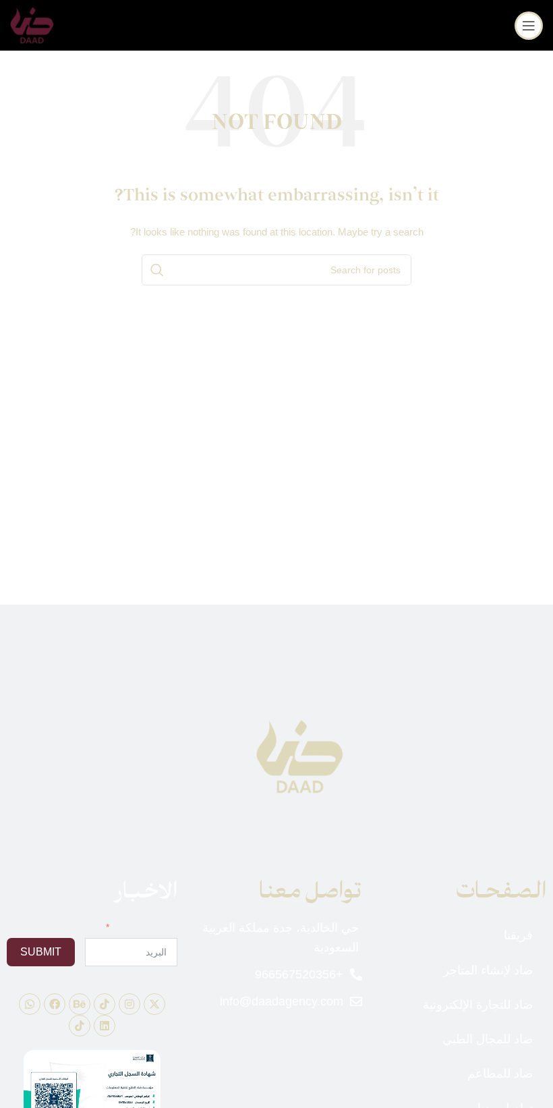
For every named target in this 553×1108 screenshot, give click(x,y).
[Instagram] (129, 1004)
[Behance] (79, 1004)
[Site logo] (32, 24)
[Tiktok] (104, 1004)
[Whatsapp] (29, 1004)
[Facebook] (54, 1004)
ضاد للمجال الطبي (487, 1039)
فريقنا (518, 935)
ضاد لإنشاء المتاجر (488, 970)
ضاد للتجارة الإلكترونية (478, 1005)
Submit (40, 952)
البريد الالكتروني (145, 927)
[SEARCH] (157, 269)
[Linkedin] (104, 1025)
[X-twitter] (154, 1004)
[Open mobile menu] (529, 25)
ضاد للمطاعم (500, 1073)
